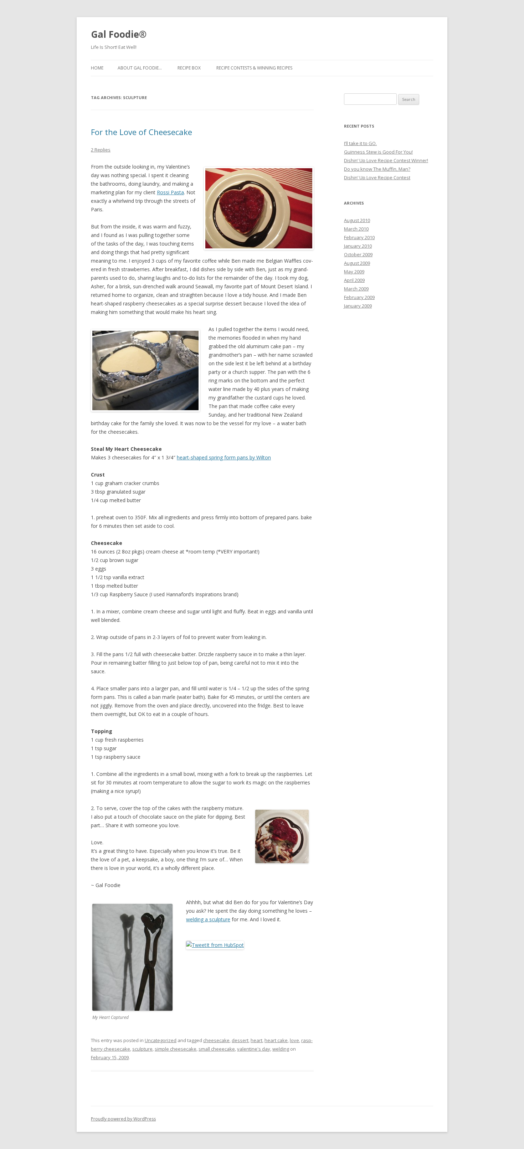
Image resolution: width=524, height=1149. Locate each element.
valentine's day (253, 1049)
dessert (240, 1040)
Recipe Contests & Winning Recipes (254, 68)
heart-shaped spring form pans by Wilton (224, 457)
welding (280, 1049)
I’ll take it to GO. (360, 143)
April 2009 (354, 280)
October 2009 (358, 254)
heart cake (276, 1040)
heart (256, 1040)
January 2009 (358, 306)
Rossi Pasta (170, 192)
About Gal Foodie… (140, 68)
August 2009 (357, 263)
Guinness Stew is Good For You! (378, 152)
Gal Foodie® (119, 34)
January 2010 (358, 246)
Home (97, 68)
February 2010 (359, 237)
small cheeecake (217, 1049)
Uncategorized (160, 1040)
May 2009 (354, 271)
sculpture (142, 1049)
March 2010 (356, 229)
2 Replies (101, 149)
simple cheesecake (175, 1049)
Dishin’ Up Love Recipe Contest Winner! (386, 160)
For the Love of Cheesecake (141, 132)
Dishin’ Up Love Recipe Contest (377, 177)
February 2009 (359, 297)
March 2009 (356, 288)
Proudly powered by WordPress (123, 1119)
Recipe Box (189, 68)
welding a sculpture (208, 919)
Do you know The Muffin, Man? (377, 169)
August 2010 (357, 220)
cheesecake (216, 1040)
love (294, 1040)
